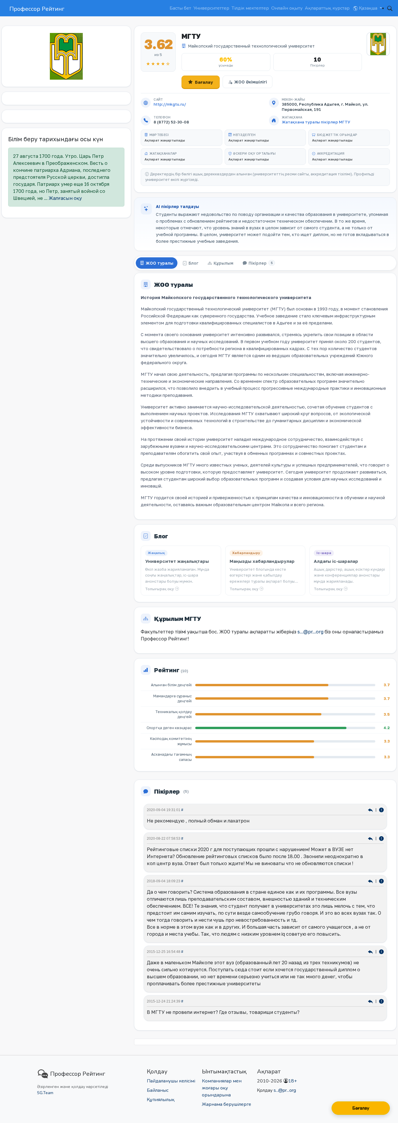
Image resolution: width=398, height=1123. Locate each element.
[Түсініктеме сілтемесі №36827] (371, 1001)
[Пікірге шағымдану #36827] (381, 1001)
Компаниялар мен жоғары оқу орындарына (222, 1088)
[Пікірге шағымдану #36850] (381, 951)
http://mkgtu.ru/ (170, 104)
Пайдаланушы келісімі (171, 1081)
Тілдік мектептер (250, 8)
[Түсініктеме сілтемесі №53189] (371, 810)
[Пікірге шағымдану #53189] (381, 810)
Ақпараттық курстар (327, 8)
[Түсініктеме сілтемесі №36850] (371, 951)
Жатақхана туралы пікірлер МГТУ (316, 122)
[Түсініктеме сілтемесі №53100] (371, 838)
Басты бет (180, 8)
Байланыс (157, 1090)
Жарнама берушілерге (226, 1104)
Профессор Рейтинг (36, 9)
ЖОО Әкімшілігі (250, 81)
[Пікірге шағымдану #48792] (381, 881)
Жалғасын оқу (65, 198)
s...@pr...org (310, 632)
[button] (389, 8)
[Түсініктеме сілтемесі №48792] (371, 881)
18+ (292, 1081)
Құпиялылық (161, 1099)
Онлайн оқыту (286, 8)
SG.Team (45, 1093)
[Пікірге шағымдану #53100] (381, 838)
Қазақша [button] (368, 8)
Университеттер (211, 8)
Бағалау (204, 82)
